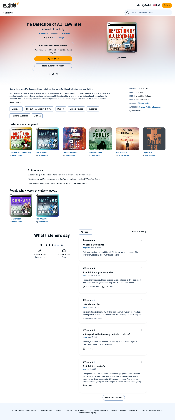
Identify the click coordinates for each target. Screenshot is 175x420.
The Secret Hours (70, 152)
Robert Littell (17, 155)
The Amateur (41, 152)
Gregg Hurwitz (124, 155)
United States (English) (87, 413)
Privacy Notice (85, 410)
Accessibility (133, 410)
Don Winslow (150, 155)
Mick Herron (70, 155)
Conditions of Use (70, 410)
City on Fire (147, 152)
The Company (15, 219)
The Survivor (121, 152)
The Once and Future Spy (20, 152)
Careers (58, 410)
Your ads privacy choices (151, 410)
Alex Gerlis (96, 155)
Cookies (123, 410)
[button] (49, 74)
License (114, 410)
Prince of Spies (95, 152)
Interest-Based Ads (101, 410)
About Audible (46, 410)
